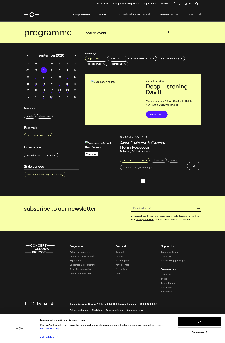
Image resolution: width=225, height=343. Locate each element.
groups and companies (126, 3)
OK (199, 322)
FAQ (118, 273)
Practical (194, 14)
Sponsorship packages (173, 260)
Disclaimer (97, 310)
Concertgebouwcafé (80, 273)
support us (150, 3)
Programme (81, 14)
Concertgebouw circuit (133, 14)
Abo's (103, 14)
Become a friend (170, 252)
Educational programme (83, 265)
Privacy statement (79, 310)
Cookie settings (134, 310)
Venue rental (168, 14)
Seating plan (122, 260)
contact (165, 3)
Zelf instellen (47, 337)
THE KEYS (166, 256)
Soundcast (167, 291)
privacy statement (145, 219)
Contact (120, 252)
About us (166, 274)
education (102, 3)
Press (164, 279)
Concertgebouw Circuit (82, 256)
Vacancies (166, 287)
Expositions (76, 260)
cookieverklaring (49, 328)
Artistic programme (80, 252)
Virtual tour (122, 269)
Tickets (119, 256)
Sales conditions (114, 310)
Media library (168, 283)
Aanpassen (198, 331)
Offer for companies (80, 269)
